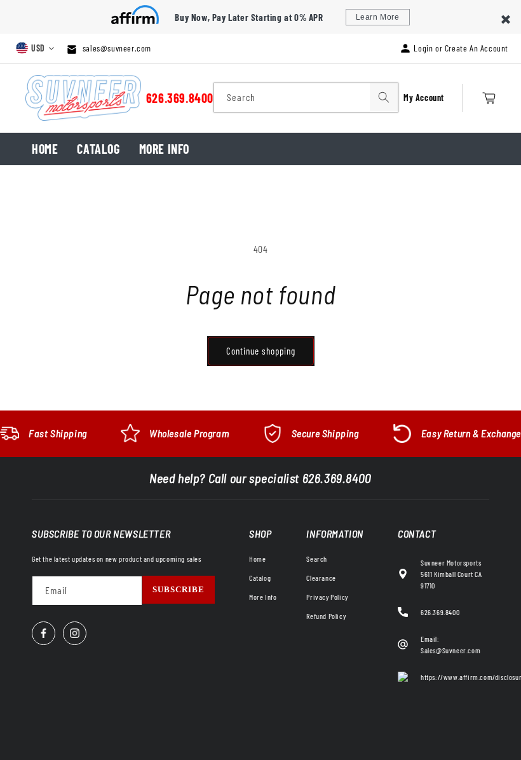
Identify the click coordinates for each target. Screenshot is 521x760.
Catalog (98, 148)
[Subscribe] (178, 590)
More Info (164, 148)
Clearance (320, 577)
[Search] (384, 97)
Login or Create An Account (461, 48)
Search (316, 558)
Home (45, 148)
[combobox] (306, 97)
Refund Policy (326, 615)
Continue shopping (260, 350)
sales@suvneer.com (115, 48)
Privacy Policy (327, 596)
